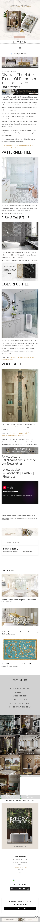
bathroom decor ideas (27, 515)
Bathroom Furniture (20, 859)
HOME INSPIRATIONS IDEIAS (20, 707)
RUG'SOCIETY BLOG (20, 696)
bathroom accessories (12, 515)
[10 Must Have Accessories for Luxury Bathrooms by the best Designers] (20, 617)
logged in (15, 551)
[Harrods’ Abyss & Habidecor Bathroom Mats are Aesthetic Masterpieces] (20, 649)
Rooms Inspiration (20, 867)
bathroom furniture (8, 517)
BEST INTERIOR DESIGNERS (20, 703)
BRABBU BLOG (20, 692)
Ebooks (20, 869)
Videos (20, 864)
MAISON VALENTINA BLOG (20, 688)
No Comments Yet (13, 543)
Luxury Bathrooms (26, 518)
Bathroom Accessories (9, 71)
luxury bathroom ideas (12, 518)
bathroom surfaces (21, 517)
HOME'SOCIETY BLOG (20, 699)
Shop (20, 872)
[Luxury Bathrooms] (20, 55)
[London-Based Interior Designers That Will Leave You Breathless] (20, 585)
